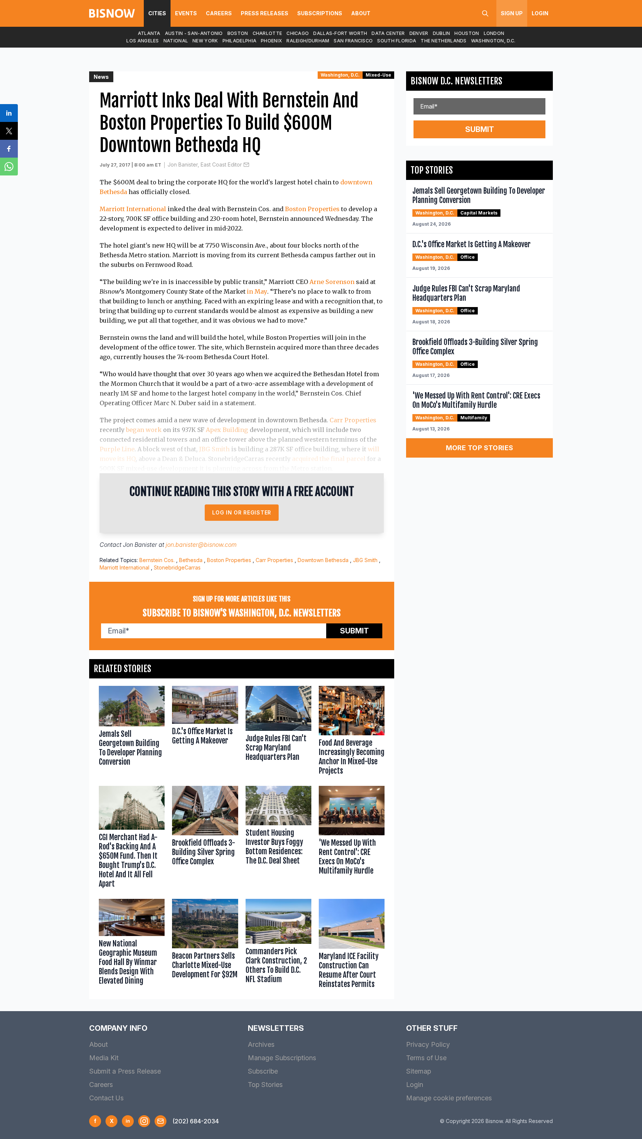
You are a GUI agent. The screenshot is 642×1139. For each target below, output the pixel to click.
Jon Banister (140, 544)
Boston (237, 33)
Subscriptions (319, 13)
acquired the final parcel (329, 458)
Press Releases (264, 13)
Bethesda (190, 560)
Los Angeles (142, 40)
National (175, 40)
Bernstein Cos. (157, 560)
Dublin (441, 33)
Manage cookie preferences (449, 1098)
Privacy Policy (428, 1044)
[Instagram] (144, 1121)
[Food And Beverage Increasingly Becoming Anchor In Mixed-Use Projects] (351, 732)
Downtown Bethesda (323, 560)
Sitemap (418, 1071)
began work (144, 429)
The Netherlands (444, 40)
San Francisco (353, 40)
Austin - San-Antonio (194, 33)
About (360, 13)
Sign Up (512, 13)
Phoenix (271, 40)
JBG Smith (214, 449)
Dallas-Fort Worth (340, 33)
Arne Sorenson (331, 281)
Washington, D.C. (493, 40)
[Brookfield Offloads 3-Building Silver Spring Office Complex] (204, 838)
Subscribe (263, 1071)
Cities (157, 13)
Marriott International (133, 209)
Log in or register (241, 512)
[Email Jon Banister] (246, 164)
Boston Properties (312, 209)
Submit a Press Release (125, 1071)
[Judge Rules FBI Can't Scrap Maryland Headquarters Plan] (278, 732)
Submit (354, 630)
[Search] (485, 13)
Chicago (297, 33)
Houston (466, 33)
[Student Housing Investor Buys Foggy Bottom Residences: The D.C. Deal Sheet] (278, 838)
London (494, 33)
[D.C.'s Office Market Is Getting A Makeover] (204, 732)
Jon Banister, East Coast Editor (205, 164)
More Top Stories (479, 448)
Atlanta (149, 33)
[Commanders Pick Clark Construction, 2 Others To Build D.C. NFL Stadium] (278, 945)
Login (540, 13)
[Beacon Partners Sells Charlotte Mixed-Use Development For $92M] (204, 945)
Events (186, 13)
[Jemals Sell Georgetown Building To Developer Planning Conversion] (131, 732)
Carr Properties (353, 420)
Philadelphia (240, 40)
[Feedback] (160, 1121)
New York (205, 40)
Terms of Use (426, 1058)
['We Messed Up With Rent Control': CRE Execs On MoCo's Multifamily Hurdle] (351, 838)
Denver (418, 33)
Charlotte (267, 33)
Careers (219, 13)
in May (257, 291)
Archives (261, 1044)
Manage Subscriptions (282, 1058)
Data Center (388, 33)
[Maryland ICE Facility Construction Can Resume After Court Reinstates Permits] (351, 945)
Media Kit (104, 1058)
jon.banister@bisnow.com (201, 544)
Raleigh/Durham (307, 40)
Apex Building (227, 429)
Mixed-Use (378, 75)
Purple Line (117, 449)
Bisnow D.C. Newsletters (456, 81)
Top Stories (265, 1084)
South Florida (396, 40)
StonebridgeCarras (177, 567)
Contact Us (106, 1098)
